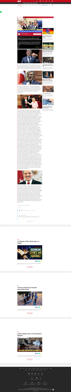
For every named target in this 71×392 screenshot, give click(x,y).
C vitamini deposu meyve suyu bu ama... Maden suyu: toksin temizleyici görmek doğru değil (32, 17)
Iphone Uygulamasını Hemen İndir (38, 384)
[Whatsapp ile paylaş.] (30, 31)
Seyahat (41, 368)
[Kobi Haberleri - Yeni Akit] (45, 5)
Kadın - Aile (37, 368)
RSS (40, 379)
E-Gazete (29, 374)
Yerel (18, 285)
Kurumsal (42, 374)
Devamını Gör (29, 313)
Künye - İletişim (37, 379)
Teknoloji (29, 5)
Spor (34, 5)
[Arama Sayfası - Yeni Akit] (53, 5)
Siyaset (24, 5)
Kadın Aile (40, 5)
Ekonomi (26, 5)
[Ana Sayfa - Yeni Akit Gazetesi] (19, 1)
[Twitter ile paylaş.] (37, 62)
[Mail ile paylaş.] (32, 31)
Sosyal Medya (32, 379)
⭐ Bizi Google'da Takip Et (37, 34)
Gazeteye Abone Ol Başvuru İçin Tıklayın (32, 384)
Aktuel (37, 5)
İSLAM (18, 239)
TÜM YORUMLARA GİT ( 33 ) (29, 221)
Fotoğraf (35, 374)
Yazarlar (39, 374)
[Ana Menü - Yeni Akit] (18, 5)
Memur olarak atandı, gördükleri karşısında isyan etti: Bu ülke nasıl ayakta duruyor (52, 17)
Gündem (20, 5)
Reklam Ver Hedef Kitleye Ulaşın (25, 384)
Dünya (32, 5)
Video (32, 374)
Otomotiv (50, 368)
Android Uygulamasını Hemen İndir (45, 384)
